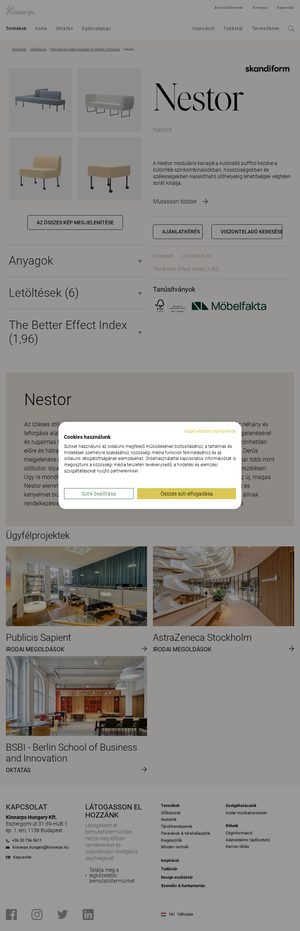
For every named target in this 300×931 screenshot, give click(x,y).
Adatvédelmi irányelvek (210, 431)
